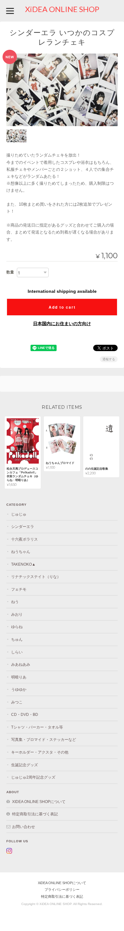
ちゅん (17, 639)
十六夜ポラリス (24, 539)
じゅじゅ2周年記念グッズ (33, 777)
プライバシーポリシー (62, 889)
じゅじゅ (18, 514)
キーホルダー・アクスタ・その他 (39, 752)
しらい (17, 652)
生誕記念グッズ (24, 765)
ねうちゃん (20, 551)
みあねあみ (20, 664)
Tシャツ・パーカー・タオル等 (37, 727)
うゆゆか (18, 689)
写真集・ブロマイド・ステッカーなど (43, 739)
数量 (10, 272)
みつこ (17, 702)
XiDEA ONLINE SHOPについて (38, 801)
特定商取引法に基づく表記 (35, 814)
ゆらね (17, 627)
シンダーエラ (22, 526)
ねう (15, 602)
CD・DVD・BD (24, 714)
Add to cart (62, 307)
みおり (17, 614)
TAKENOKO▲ (23, 564)
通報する (108, 359)
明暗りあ (18, 677)
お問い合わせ (23, 827)
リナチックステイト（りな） (36, 577)
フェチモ (18, 589)
